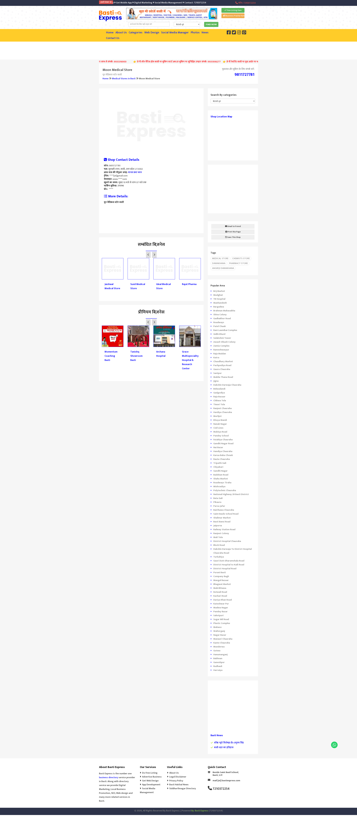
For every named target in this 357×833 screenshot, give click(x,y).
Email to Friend (234, 226)
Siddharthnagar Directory (182, 788)
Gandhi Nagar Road (223, 443)
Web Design (151, 32)
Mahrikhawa (219, 588)
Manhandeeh (220, 303)
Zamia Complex (221, 346)
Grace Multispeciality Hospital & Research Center (190, 360)
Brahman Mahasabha (224, 311)
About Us (121, 32)
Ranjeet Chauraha (222, 408)
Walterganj (219, 631)
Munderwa (219, 647)
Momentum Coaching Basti (111, 356)
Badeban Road (220, 475)
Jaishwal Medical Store (112, 286)
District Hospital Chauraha (227, 541)
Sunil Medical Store (137, 286)
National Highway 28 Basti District (231, 494)
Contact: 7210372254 (182, 3)
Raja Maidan (219, 354)
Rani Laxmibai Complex (225, 330)
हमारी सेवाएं (105, 2)
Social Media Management (156, 3)
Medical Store (220, 258)
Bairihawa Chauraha (223, 510)
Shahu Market (220, 479)
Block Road (219, 545)
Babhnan (217, 658)
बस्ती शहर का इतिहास (223, 747)
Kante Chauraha (221, 643)
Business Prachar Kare (234, 15)
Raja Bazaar (219, 397)
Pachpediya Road (222, 365)
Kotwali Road (220, 592)
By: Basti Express (199, 811)
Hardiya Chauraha (222, 412)
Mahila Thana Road (223, 377)
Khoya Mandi (220, 420)
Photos (195, 32)
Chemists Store (241, 258)
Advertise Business (152, 777)
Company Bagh (221, 576)
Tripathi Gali (219, 463)
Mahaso (217, 627)
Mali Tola (218, 537)
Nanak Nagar (220, 424)
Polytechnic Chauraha (224, 490)
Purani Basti (219, 572)
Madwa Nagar (220, 608)
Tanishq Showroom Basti (136, 356)
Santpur (217, 373)
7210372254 (221, 789)
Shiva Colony (220, 315)
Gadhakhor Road (222, 318)
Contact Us (112, 38)
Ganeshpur (219, 662)
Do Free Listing (149, 773)
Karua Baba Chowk (223, 455)
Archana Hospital (160, 354)
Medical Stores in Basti (124, 79)
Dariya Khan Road (222, 600)
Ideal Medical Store (163, 286)
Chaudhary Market (223, 361)
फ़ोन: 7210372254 (247, 3)
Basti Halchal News (179, 785)
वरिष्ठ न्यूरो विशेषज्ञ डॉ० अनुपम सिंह (229, 743)
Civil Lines (218, 428)
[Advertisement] (178, 50)
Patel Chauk (219, 326)
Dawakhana (218, 263)
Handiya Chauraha (222, 451)
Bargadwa (218, 307)
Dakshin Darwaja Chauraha (227, 385)
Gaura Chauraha (221, 369)
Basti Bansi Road (221, 522)
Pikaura (217, 502)
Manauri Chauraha (222, 639)
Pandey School (221, 436)
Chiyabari (218, 467)
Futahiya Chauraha (223, 440)
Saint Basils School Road (225, 514)
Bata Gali (218, 498)
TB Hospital (219, 299)
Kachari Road (220, 596)
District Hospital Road (224, 568)
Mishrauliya (219, 486)
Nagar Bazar (219, 635)
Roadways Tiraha (222, 483)
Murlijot (217, 416)
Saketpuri (218, 615)
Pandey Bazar (220, 611)
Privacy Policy (176, 781)
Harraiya (217, 670)
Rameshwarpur (221, 350)
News (205, 32)
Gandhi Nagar (220, 471)
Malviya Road (220, 432)
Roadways (218, 322)
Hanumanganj (220, 654)
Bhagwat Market (222, 584)
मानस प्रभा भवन (135, 172)
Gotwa (216, 651)
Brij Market (219, 291)
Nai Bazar (218, 447)
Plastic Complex (221, 623)
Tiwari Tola (219, 404)
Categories (135, 32)
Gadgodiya (219, 393)
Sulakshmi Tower (222, 338)
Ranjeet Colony (221, 533)
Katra (216, 357)
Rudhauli (217, 666)
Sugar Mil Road (221, 619)
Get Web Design (150, 781)
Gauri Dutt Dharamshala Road (228, 561)
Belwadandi (219, 389)
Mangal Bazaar (221, 580)
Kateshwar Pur (221, 604)
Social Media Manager (175, 32)
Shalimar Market (222, 518)
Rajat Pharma (189, 284)
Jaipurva (217, 526)
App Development (151, 785)
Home (110, 32)
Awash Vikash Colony (224, 342)
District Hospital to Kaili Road (228, 565)
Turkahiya (218, 557)
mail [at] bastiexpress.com (226, 780)
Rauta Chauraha (221, 459)
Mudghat (218, 295)
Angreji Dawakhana (223, 268)
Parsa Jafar (219, 506)
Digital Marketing (130, 3)
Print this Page (234, 231)
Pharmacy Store (238, 263)
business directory (108, 777)
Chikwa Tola (219, 400)
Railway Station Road (224, 529)
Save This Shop (234, 237)
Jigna (216, 381)
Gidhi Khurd (219, 334)
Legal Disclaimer (177, 777)
